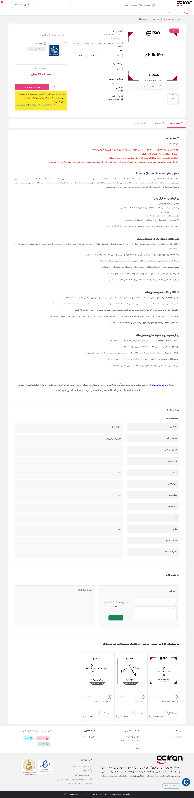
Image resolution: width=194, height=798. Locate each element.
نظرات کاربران (139, 123)
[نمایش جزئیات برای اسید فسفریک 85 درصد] (163, 670)
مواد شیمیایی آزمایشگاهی (100, 43)
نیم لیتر (117, 68)
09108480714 (22, 105)
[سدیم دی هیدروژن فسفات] (97, 670)
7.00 (104, 56)
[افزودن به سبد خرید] (176, 697)
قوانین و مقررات (132, 736)
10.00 (80, 56)
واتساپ (42, 744)
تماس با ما (178, 736)
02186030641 (34, 105)
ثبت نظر (116, 618)
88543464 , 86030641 (81, 766)
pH (121, 50)
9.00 (92, 56)
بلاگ (137, 748)
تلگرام (27, 738)
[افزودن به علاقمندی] (151, 697)
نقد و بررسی (175, 123)
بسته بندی (118, 64)
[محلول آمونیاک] (130, 670)
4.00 (117, 55)
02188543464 (48, 105)
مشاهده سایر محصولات (36, 49)
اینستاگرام (41, 738)
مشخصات (157, 123)
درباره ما (136, 744)
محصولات (181, 13)
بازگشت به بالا (170, 786)
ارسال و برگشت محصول (129, 740)
